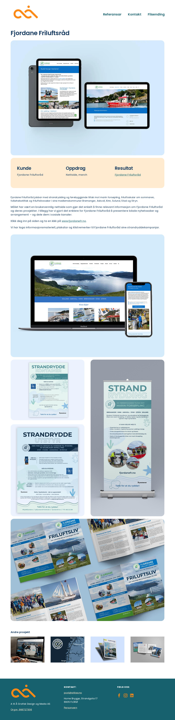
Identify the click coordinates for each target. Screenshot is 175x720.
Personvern (70, 707)
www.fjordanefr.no (74, 221)
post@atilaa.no (73, 692)
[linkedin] (131, 695)
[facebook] (119, 695)
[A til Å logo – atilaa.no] (26, 5)
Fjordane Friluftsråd (128, 175)
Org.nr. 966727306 (21, 709)
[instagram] (125, 695)
